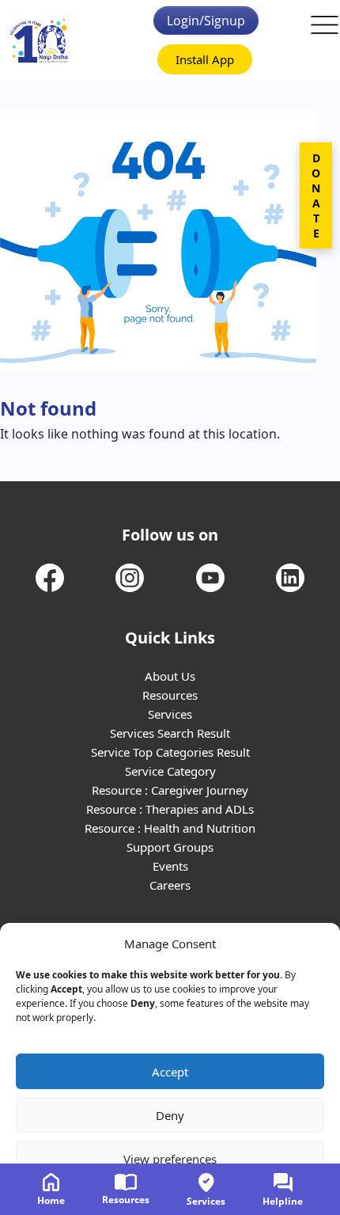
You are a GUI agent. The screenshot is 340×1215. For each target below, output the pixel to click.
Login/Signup (206, 20)
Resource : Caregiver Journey (170, 790)
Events (170, 866)
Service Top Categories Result (170, 752)
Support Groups (170, 847)
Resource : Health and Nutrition (170, 828)
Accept (170, 1072)
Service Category (170, 771)
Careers (170, 885)
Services (170, 714)
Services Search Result (170, 733)
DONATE (315, 195)
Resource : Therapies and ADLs (170, 809)
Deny (170, 1115)
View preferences (170, 1159)
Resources (170, 695)
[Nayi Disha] (39, 40)
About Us (170, 676)
